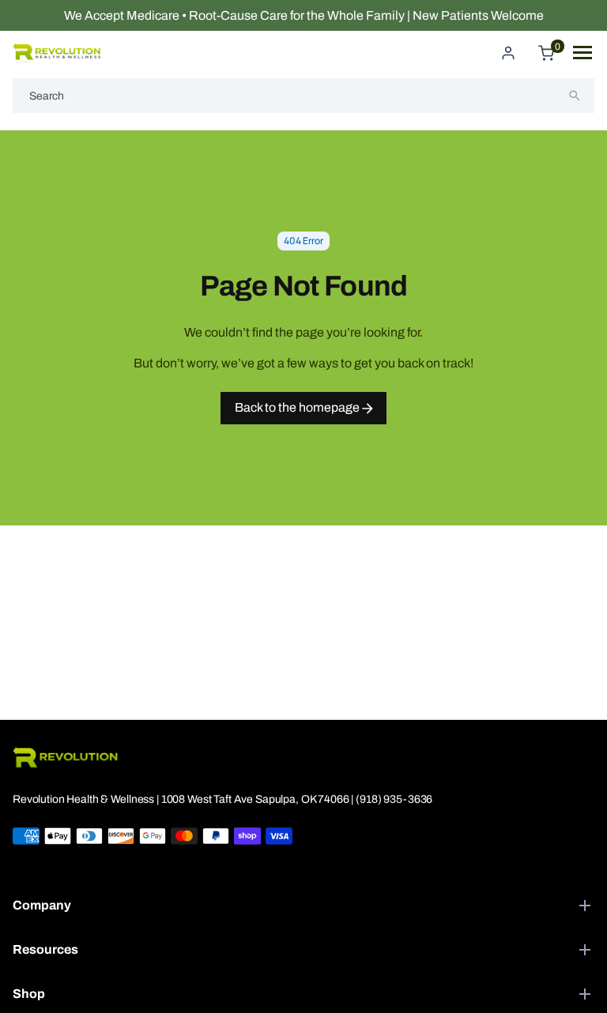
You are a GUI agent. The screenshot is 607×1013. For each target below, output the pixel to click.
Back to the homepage (298, 407)
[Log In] (508, 52)
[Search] (574, 95)
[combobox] (303, 95)
